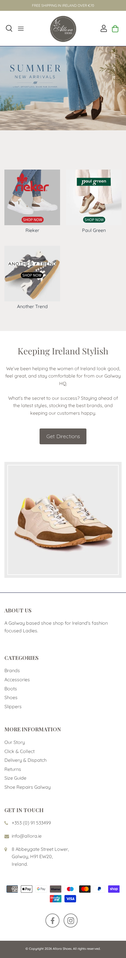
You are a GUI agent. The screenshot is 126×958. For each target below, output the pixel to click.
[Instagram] (71, 920)
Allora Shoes (62, 949)
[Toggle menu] (20, 28)
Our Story (14, 742)
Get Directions (63, 436)
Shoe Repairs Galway (27, 787)
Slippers (13, 706)
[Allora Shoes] (63, 28)
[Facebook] (52, 920)
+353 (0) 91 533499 (31, 823)
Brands (12, 670)
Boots (10, 688)
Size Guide (15, 778)
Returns (12, 769)
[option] (63, 88)
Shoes (11, 697)
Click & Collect (19, 751)
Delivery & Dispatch (25, 760)
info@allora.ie (27, 836)
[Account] (102, 28)
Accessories (17, 679)
